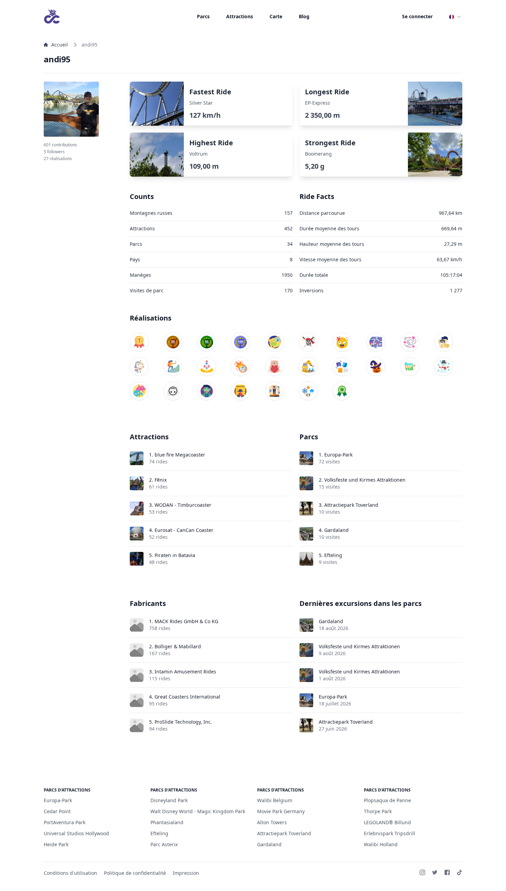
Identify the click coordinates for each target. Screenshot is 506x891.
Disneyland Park (169, 800)
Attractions (239, 16)
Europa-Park (338, 454)
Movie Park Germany (281, 811)
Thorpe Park (378, 811)
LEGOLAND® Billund (387, 822)
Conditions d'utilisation (70, 873)
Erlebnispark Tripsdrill (389, 833)
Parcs (203, 16)
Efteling (333, 555)
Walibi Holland (381, 844)
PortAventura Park (64, 822)
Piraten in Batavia (175, 555)
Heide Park (56, 844)
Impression (186, 873)
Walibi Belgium (274, 800)
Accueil (59, 44)
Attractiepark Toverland (351, 505)
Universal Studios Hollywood (76, 833)
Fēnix (161, 479)
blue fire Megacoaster (180, 454)
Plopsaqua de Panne (387, 800)
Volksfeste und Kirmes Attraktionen (364, 479)
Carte (276, 16)
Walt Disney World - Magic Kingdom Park (197, 811)
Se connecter (417, 16)
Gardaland (336, 530)
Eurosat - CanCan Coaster (184, 530)
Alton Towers (272, 822)
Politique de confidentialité (135, 873)
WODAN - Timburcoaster (183, 505)
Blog (304, 16)
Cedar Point (57, 811)
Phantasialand (166, 822)
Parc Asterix (164, 844)
